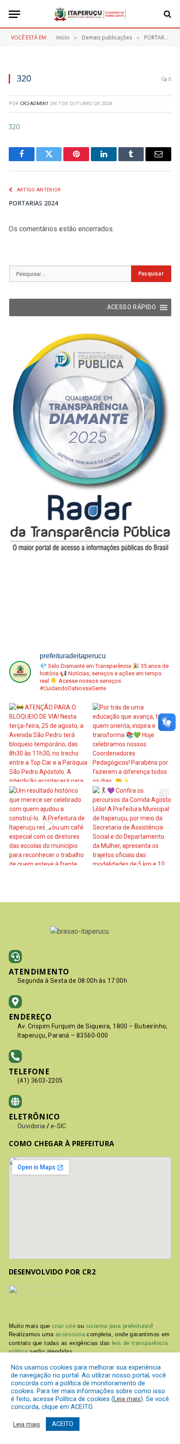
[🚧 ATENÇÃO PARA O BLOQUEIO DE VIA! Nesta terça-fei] (48, 742)
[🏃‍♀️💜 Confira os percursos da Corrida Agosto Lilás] (132, 825)
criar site (64, 1326)
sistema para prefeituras (119, 1326)
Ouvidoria (31, 1126)
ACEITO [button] (62, 1423)
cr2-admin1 (34, 103)
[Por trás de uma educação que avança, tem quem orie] (132, 742)
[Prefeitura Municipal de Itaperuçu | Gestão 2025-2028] (90, 14)
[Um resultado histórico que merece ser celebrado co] (48, 825)
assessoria (70, 1334)
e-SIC (58, 1126)
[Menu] (14, 14)
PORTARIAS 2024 (33, 203)
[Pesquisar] (166, 14)
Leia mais (127, 1399)
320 (14, 127)
